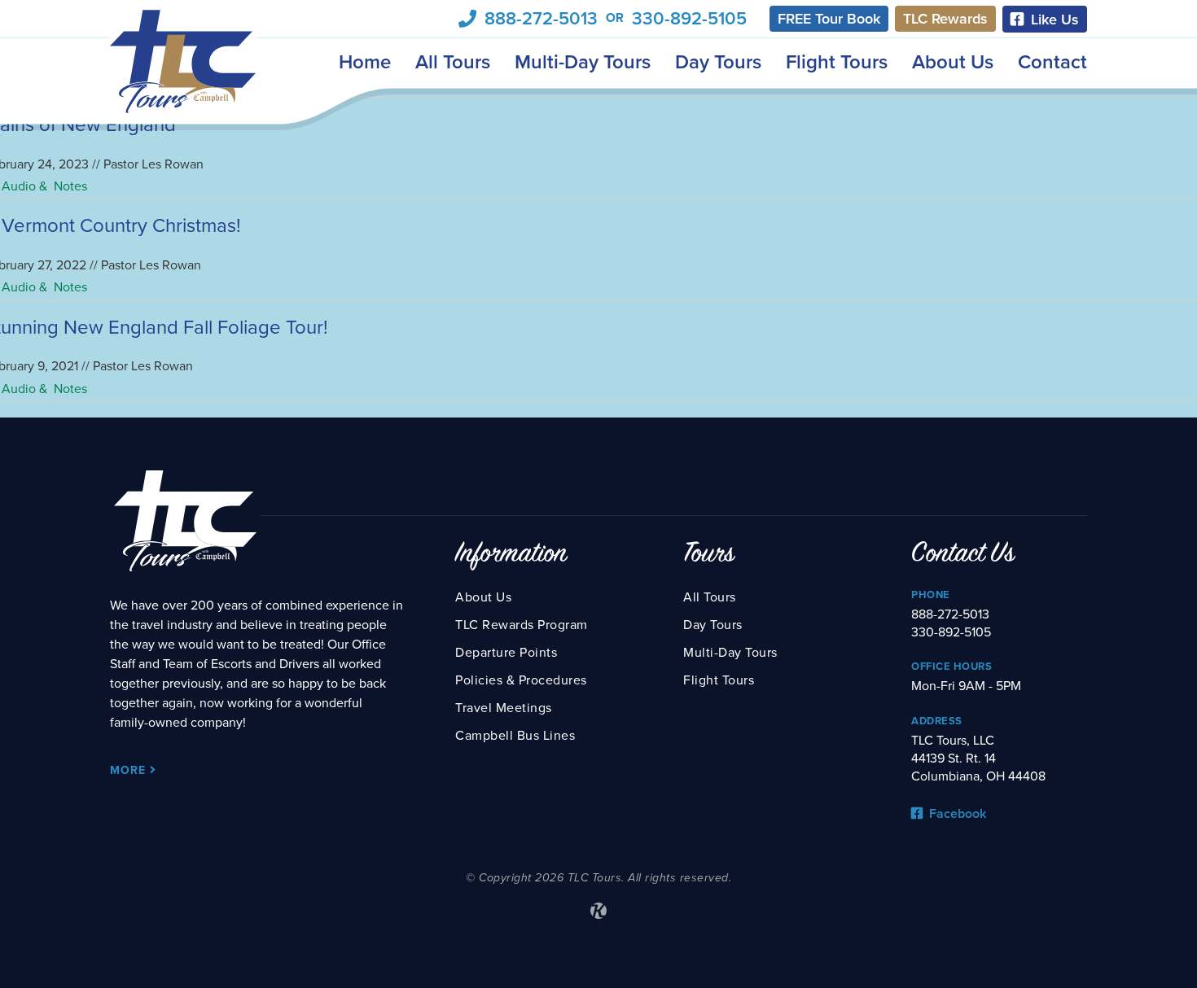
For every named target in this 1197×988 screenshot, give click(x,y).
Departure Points (506, 653)
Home (365, 62)
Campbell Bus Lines (515, 736)
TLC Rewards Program (521, 625)
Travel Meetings (503, 708)
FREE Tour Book (829, 19)
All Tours (452, 62)
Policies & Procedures (521, 680)
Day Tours (718, 62)
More (130, 770)
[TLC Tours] (183, 61)
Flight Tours (837, 62)
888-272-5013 (541, 19)
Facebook (956, 814)
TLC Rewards (945, 19)
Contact (1052, 62)
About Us (952, 62)
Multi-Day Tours (583, 62)
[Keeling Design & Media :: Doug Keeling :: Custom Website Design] (598, 911)
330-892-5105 (689, 19)
